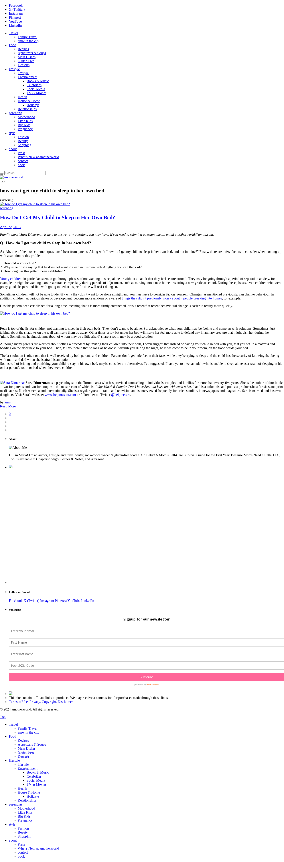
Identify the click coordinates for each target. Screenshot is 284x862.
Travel (13, 33)
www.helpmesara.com (60, 395)
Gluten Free (26, 61)
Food (12, 45)
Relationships (27, 109)
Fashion (23, 137)
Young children (11, 279)
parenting (15, 113)
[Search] (2, 174)
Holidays (33, 105)
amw (7, 402)
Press (21, 153)
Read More (8, 406)
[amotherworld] (11, 177)
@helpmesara (120, 395)
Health (22, 97)
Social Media (36, 89)
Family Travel (27, 37)
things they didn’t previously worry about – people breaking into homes (172, 298)
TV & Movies (36, 93)
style (12, 133)
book (21, 165)
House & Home (29, 101)
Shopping (24, 145)
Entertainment (27, 77)
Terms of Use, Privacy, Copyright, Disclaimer (41, 702)
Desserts (24, 65)
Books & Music (38, 81)
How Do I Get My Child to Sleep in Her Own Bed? (57, 217)
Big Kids (24, 125)
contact (23, 161)
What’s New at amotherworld (38, 157)
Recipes (23, 49)
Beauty (23, 141)
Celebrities (34, 85)
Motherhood (26, 117)
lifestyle (14, 69)
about (13, 149)
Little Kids (25, 121)
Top (3, 717)
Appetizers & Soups (32, 53)
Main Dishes (27, 57)
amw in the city (28, 41)
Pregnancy (25, 129)
